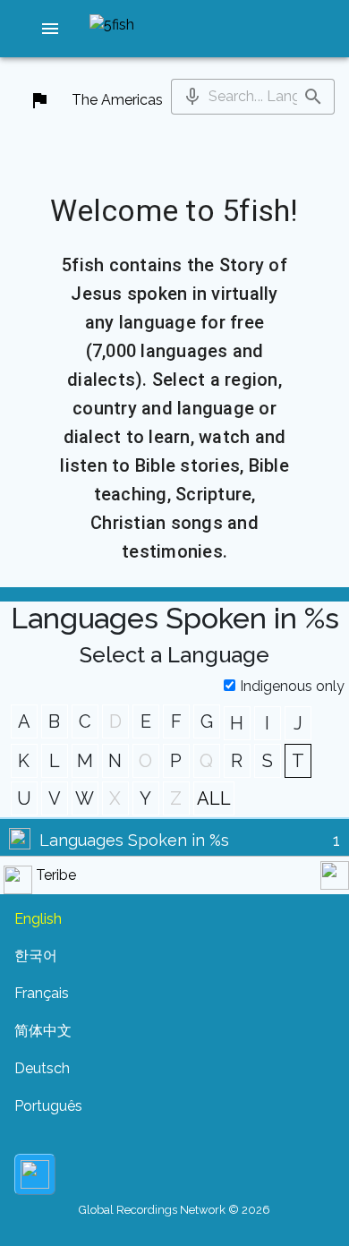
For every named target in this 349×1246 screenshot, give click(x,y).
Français (41, 993)
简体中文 (43, 1030)
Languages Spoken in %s (134, 840)
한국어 (35, 955)
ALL (214, 798)
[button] (50, 28)
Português (48, 1105)
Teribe (56, 874)
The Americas (117, 99)
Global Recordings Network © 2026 (174, 1209)
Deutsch (42, 1068)
